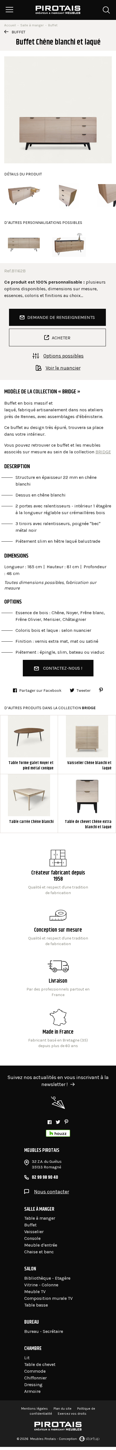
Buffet (18, 32)
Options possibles (63, 355)
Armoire (32, 1391)
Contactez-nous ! (62, 668)
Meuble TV (35, 1291)
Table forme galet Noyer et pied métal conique (29, 744)
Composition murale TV (48, 1298)
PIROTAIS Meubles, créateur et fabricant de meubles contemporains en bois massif (58, 10)
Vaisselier (34, 1231)
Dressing (33, 1384)
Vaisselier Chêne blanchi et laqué (87, 744)
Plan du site (62, 1408)
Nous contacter (51, 1192)
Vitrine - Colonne (41, 1284)
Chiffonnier (35, 1378)
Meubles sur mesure (58, 927)
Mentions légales (34, 1408)
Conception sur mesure (58, 978)
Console (32, 1238)
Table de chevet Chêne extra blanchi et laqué (87, 803)
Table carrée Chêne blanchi (29, 803)
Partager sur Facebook (40, 690)
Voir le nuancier (63, 367)
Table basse (36, 1305)
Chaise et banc (39, 1251)
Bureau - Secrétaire (43, 1331)
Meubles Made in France (58, 1029)
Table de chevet (39, 1364)
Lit (27, 1357)
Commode (35, 1371)
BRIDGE (103, 451)
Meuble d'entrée (40, 1245)
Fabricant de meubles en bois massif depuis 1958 (58, 873)
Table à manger (39, 1218)
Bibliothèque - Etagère (47, 1278)
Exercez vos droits (72, 1414)
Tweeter (84, 690)
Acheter (61, 337)
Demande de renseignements (61, 317)
